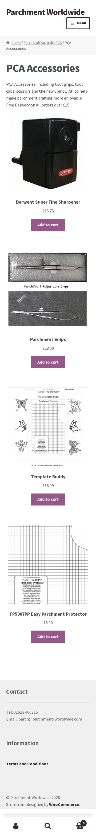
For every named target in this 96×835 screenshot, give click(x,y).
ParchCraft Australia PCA (43, 42)
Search (48, 826)
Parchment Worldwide (45, 12)
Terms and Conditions (27, 763)
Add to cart (48, 224)
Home (16, 42)
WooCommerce (64, 804)
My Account (16, 826)
